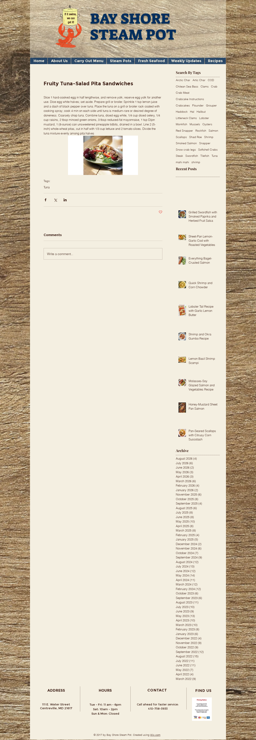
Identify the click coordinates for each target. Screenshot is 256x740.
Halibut (201, 111)
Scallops (181, 137)
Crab (214, 86)
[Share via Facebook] (45, 200)
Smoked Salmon (186, 143)
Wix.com (155, 734)
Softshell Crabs (208, 149)
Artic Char (199, 80)
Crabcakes (183, 105)
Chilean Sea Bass (187, 86)
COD (211, 80)
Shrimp (208, 137)
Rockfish (200, 130)
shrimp (195, 162)
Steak (179, 156)
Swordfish (191, 156)
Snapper (204, 143)
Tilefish (204, 156)
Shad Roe (195, 137)
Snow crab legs (186, 149)
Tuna (47, 187)
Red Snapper (184, 130)
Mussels (195, 124)
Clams (205, 86)
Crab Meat (182, 92)
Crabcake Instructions (190, 99)
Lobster (204, 118)
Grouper (211, 105)
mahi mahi (182, 162)
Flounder (198, 105)
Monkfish (181, 124)
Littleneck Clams (186, 118)
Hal (192, 111)
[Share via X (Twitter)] (55, 200)
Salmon (213, 130)
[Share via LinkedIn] (65, 200)
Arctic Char (183, 80)
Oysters (207, 124)
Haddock (182, 111)
